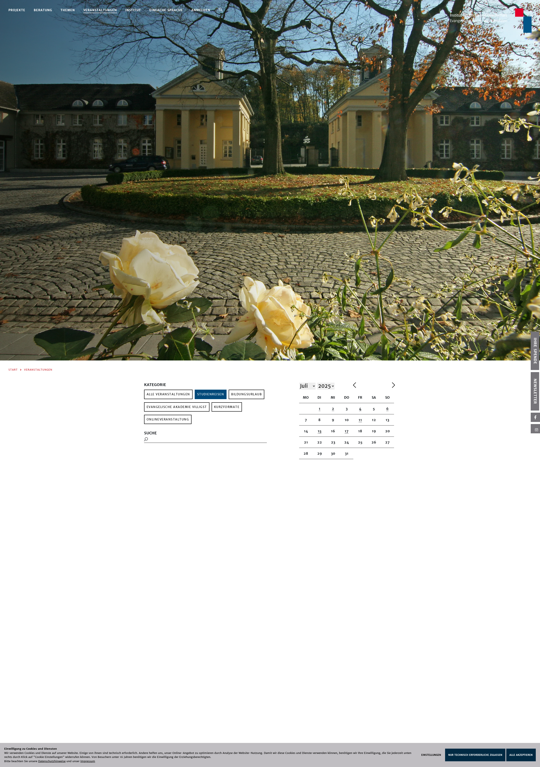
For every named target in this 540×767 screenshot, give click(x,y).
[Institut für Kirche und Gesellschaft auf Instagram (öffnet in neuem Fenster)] (535, 428)
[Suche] (221, 9)
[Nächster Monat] (393, 386)
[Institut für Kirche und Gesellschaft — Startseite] (491, 20)
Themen (68, 10)
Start (13, 369)
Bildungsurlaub (246, 394)
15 (319, 431)
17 (346, 431)
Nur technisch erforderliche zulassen (475, 754)
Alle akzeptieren (521, 754)
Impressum (87, 761)
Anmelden (200, 10)
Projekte (16, 10)
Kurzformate (227, 407)
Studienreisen (210, 394)
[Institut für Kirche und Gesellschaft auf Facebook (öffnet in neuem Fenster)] (535, 417)
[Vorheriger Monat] (371, 386)
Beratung (43, 10)
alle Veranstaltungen (168, 394)
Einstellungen (431, 754)
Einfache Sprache (166, 10)
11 (360, 420)
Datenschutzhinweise (52, 761)
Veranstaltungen (100, 10)
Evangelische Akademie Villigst (177, 407)
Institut (133, 10)
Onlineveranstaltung (168, 419)
